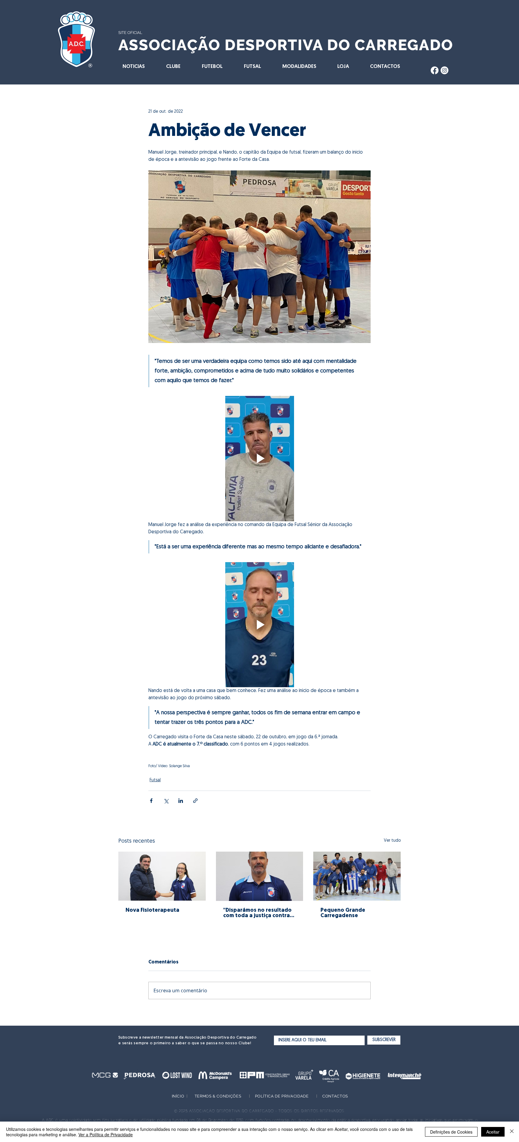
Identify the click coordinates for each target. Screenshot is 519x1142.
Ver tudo (392, 840)
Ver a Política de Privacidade (105, 1134)
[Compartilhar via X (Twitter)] (166, 801)
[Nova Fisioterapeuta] (162, 876)
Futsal (155, 780)
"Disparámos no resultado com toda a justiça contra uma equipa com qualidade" (257, 913)
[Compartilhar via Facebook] (151, 801)
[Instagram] (444, 70)
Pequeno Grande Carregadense (342, 913)
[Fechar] (511, 1131)
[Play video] (259, 458)
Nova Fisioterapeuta (152, 910)
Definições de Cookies (451, 1132)
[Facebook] (435, 70)
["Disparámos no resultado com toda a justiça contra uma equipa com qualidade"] (259, 876)
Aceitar (492, 1132)
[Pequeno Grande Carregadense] (357, 876)
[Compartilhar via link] (195, 801)
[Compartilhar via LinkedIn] (181, 801)
